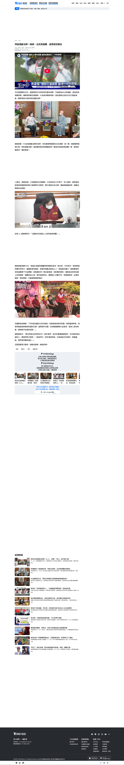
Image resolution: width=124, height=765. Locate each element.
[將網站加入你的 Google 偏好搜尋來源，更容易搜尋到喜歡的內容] (47, 392)
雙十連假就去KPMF (47, 366)
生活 (81, 3)
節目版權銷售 (105, 742)
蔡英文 (23, 349)
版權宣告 (83, 749)
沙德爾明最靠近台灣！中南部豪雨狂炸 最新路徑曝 (33, 8)
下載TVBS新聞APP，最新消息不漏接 (47, 387)
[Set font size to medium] (104, 763)
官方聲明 (104, 749)
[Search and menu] (107, 3)
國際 (93, 3)
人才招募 (95, 746)
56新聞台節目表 (74, 744)
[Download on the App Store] (93, 758)
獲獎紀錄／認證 (106, 751)
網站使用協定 (84, 746)
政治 (85, 3)
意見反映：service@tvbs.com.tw (22, 742)
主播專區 (95, 749)
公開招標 (104, 744)
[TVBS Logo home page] (21, 3)
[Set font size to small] (100, 763)
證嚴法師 (35, 349)
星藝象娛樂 (96, 751)
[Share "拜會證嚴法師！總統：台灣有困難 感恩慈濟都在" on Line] (16, 763)
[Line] (95, 734)
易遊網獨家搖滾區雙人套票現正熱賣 (47, 368)
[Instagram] (102, 734)
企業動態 (95, 744)
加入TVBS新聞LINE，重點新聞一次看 (47, 389)
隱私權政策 (84, 742)
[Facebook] (92, 734)
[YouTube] (105, 734)
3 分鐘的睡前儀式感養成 (47, 360)
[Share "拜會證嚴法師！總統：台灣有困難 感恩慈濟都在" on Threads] (20, 763)
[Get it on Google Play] (105, 758)
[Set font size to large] (107, 763)
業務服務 (104, 746)
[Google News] (109, 734)
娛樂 (89, 3)
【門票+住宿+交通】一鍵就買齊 (47, 370)
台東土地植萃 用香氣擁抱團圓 (47, 356)
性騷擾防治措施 (85, 744)
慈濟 (28, 349)
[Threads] (98, 734)
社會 (97, 3)
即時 (77, 3)
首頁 (73, 3)
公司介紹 (95, 742)
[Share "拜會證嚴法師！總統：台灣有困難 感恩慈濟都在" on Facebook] (23, 763)
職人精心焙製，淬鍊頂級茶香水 (47, 358)
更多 (102, 3)
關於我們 (72, 742)
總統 (17, 349)
